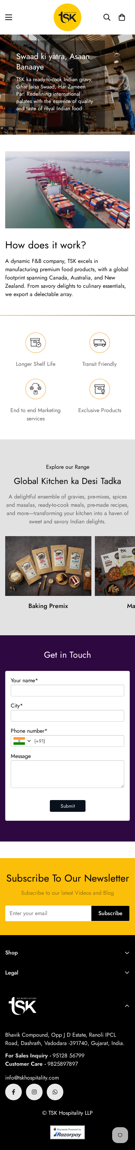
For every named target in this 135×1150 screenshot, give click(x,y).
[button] (122, 17)
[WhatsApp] (55, 1092)
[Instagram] (34, 1092)
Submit (68, 805)
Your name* (24, 680)
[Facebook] (13, 1092)
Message (21, 756)
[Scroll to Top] (122, 1113)
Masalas (86, 605)
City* (17, 706)
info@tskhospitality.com (32, 1078)
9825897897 (62, 1064)
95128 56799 (68, 1055)
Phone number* (29, 731)
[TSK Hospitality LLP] (67, 17)
